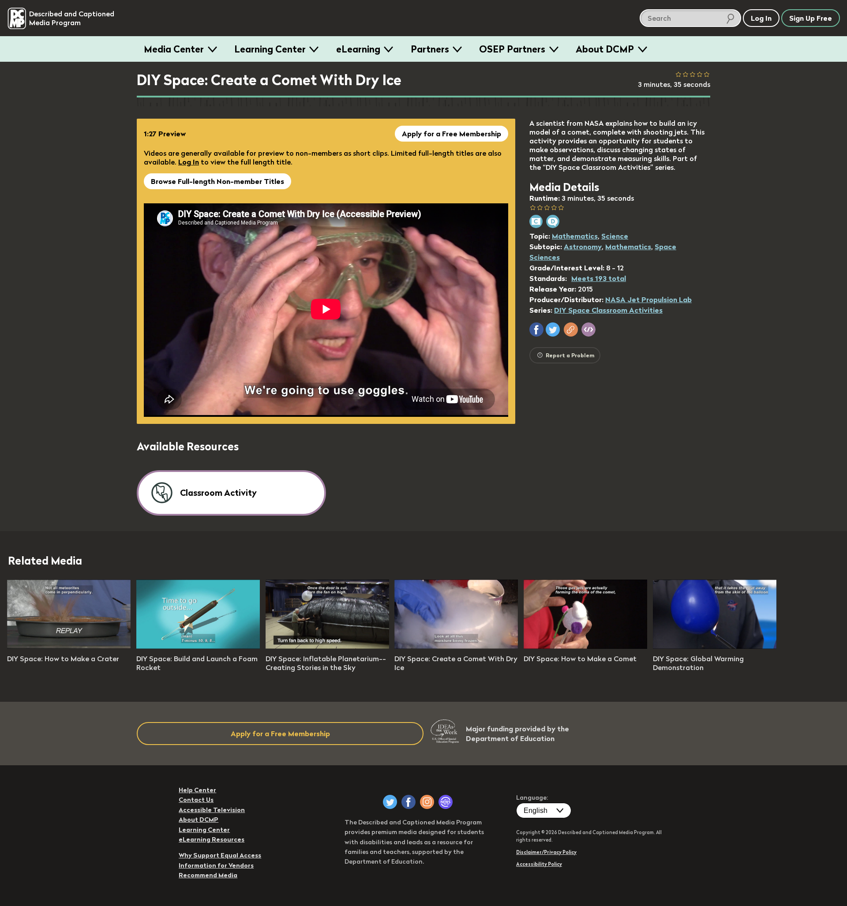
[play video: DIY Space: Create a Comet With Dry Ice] (456, 646)
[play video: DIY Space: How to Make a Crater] (69, 646)
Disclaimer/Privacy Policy (546, 852)
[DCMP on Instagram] (427, 802)
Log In (188, 161)
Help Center (197, 790)
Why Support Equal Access (220, 855)
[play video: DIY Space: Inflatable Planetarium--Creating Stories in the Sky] (327, 646)
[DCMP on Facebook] (408, 802)
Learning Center (270, 49)
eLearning (358, 49)
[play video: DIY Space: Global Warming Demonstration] (714, 646)
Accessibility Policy (539, 864)
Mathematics (575, 236)
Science (614, 236)
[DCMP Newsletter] (445, 802)
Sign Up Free (810, 18)
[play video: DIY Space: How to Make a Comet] (585, 646)
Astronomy (583, 246)
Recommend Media (208, 875)
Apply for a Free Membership (451, 133)
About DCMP (605, 49)
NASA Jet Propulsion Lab (648, 299)
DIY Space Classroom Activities (608, 310)
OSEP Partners (512, 49)
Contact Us (196, 800)
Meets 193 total (598, 278)
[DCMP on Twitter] (390, 802)
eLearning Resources (211, 839)
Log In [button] (761, 18)
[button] (536, 329)
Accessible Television (212, 810)
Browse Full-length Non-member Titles (217, 181)
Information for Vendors (216, 865)
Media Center (174, 49)
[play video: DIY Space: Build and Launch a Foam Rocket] (198, 646)
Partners (430, 49)
